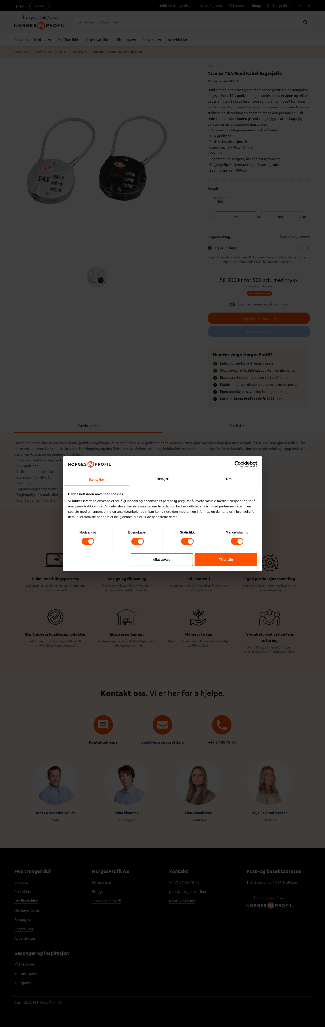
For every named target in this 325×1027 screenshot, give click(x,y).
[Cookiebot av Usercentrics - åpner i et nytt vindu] (237, 464)
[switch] (137, 541)
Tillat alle (226, 559)
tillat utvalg (161, 559)
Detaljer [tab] (163, 479)
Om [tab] (228, 479)
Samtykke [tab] (96, 479)
